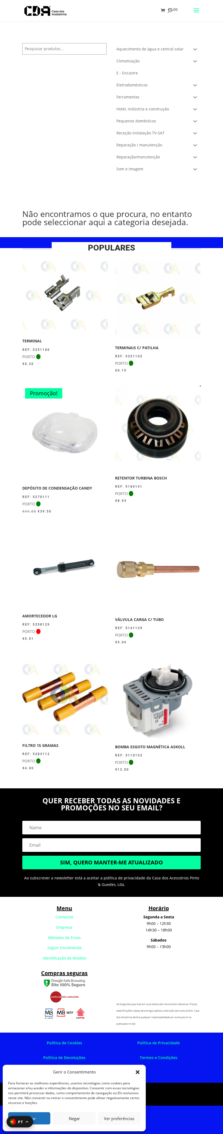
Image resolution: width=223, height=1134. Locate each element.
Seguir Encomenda (64, 947)
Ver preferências (119, 1118)
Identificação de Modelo (64, 958)
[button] (137, 1072)
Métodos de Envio (64, 937)
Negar (74, 1118)
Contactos (64, 916)
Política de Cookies (64, 1042)
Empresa (64, 927)
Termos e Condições (158, 1057)
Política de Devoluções (64, 1057)
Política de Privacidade (158, 1042)
